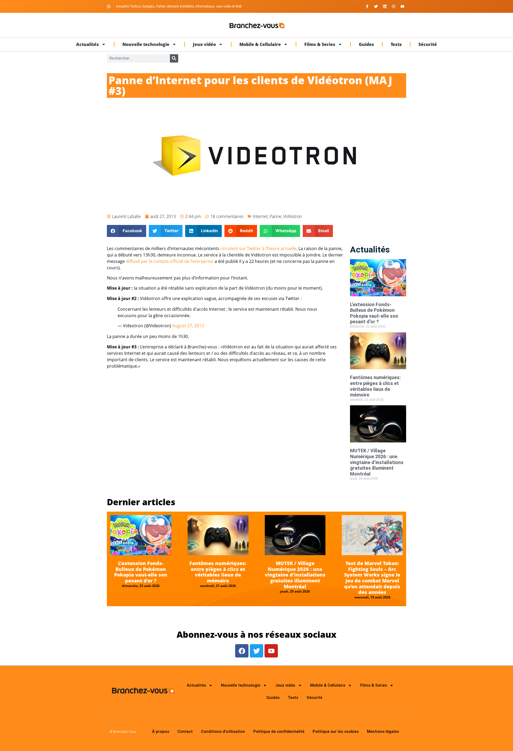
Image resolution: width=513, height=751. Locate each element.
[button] (126, 231)
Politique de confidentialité (278, 731)
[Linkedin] (384, 6)
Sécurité (427, 44)
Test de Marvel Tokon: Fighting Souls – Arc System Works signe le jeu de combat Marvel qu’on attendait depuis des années (372, 577)
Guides (366, 44)
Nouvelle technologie (145, 44)
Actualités (87, 44)
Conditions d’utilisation (223, 731)
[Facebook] (241, 650)
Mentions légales (383, 731)
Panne (275, 216)
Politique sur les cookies (336, 731)
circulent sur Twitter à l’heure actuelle (258, 248)
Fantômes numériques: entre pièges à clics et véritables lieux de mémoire (375, 386)
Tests (396, 44)
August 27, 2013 (188, 326)
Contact (185, 731)
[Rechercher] (174, 58)
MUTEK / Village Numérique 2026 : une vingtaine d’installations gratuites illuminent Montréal (376, 462)
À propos (160, 731)
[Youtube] (402, 6)
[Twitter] (376, 6)
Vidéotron (292, 216)
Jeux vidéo (204, 44)
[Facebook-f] (367, 6)
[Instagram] (393, 6)
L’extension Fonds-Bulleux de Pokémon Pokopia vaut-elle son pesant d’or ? (374, 313)
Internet (260, 216)
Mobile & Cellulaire (260, 44)
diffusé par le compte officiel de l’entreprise (169, 261)
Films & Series (319, 44)
